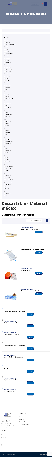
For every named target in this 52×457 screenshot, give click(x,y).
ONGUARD (8, 150)
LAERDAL (7, 130)
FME (6, 105)
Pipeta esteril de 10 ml (11, 380)
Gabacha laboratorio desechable (14, 345)
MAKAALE (7, 139)
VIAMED (7, 191)
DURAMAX (8, 85)
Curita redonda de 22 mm (12, 323)
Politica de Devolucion (24, 421)
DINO (7, 78)
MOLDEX (8, 143)
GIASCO (7, 109)
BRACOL (7, 58)
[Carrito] (41, 4)
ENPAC (7, 91)
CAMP (7, 64)
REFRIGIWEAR (9, 166)
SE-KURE (8, 173)
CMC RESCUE (8, 69)
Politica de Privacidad (24, 424)
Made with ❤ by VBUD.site (45, 454)
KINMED (7, 128)
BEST (7, 55)
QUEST (7, 159)
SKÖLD (7, 177)
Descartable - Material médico (27, 227)
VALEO (7, 188)
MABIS (7, 137)
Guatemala (3, 440)
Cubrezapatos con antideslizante (31, 291)
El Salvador (3, 437)
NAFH (7, 146)
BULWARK (8, 62)
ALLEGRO (7, 42)
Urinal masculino (9, 391)
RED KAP (7, 164)
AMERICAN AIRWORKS (10, 44)
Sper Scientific (9, 179)
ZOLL (7, 195)
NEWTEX (7, 148)
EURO (7, 96)
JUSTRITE (8, 121)
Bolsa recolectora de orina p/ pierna (32, 249)
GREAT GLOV (8, 114)
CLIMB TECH (8, 67)
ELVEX (7, 87)
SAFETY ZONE (8, 168)
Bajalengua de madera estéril (30, 229)
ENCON (7, 89)
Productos (21, 417)
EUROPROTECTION (9, 98)
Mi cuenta (21, 419)
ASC (6, 49)
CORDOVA (8, 71)
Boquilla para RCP (27, 270)
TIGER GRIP (8, 184)
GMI (6, 112)
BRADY (7, 60)
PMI (6, 157)
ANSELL (7, 46)
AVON (7, 51)
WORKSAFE (8, 193)
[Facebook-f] (1, 444)
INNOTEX (7, 116)
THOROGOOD (9, 182)
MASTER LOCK (9, 141)
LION (7, 134)
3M (6, 40)
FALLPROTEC (8, 100)
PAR (6, 152)
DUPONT (7, 82)
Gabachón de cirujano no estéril (14, 357)
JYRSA (7, 123)
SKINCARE (8, 175)
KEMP (7, 125)
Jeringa (6, 368)
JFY (6, 119)
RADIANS (7, 161)
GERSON (8, 107)
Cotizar (38, 232)
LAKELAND (8, 132)
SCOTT (7, 170)
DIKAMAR (7, 76)
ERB (7, 94)
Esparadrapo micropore (11, 334)
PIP (6, 155)
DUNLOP (7, 80)
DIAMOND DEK (8, 73)
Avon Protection (9, 53)
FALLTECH (8, 103)
